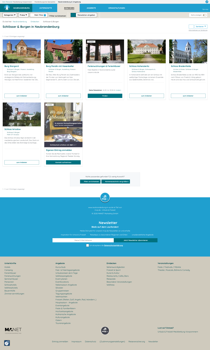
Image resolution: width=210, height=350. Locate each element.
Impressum (76, 341)
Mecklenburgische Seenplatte (45, 2)
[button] (22, 7)
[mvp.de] (207, 2)
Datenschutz (90, 341)
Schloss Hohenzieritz (139, 66)
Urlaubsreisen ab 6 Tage (67, 273)
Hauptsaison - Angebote (67, 302)
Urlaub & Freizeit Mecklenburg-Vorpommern (178, 331)
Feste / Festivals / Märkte (169, 267)
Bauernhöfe (9, 290)
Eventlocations (62, 282)
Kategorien (8, 15)
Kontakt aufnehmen (63, 162)
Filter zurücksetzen (91, 181)
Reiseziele (111, 279)
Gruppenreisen (62, 290)
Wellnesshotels (11, 287)
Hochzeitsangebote (64, 311)
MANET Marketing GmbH (108, 213)
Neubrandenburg (69, 2)
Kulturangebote (63, 317)
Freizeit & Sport (114, 270)
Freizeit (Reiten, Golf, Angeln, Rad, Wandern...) (76, 299)
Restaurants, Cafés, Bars (118, 276)
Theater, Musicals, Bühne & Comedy (174, 270)
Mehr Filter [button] (39, 15)
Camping (8, 270)
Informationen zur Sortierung (198, 30)
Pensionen (9, 282)
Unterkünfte (10, 263)
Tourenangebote (63, 323)
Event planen (61, 279)
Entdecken (35, 21)
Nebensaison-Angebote (66, 285)
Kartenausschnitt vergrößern (117, 181)
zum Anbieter (22, 96)
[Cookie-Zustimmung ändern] (7, 343)
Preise (22, 15)
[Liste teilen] (191, 27)
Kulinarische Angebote (66, 314)
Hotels (7, 267)
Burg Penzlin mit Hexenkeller (60, 66)
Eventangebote (62, 305)
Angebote (60, 263)
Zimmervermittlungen (14, 293)
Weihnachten (61, 296)
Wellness (110, 285)
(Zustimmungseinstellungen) (112, 341)
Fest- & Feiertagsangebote (68, 270)
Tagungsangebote (64, 293)
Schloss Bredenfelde (181, 66)
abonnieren (136, 240)
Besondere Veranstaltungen (119, 282)
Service (205, 9)
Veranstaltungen (166, 263)
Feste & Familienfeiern (65, 308)
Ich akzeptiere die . (106, 245)
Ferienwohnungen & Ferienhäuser (104, 66)
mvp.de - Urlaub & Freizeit (105, 210)
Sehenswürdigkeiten (116, 267)
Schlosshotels (10, 285)
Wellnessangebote (64, 276)
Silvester (59, 287)
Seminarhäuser (11, 279)
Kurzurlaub (61, 267)
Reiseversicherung (137, 341)
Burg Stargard (11, 66)
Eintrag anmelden (60, 341)
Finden (105, 96)
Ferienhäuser (10, 273)
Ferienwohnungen (12, 276)
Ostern (59, 320)
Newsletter (153, 341)
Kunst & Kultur (113, 273)
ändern (118, 90)
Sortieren (200, 26)
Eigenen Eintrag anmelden (59, 150)
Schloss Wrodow (12, 129)
